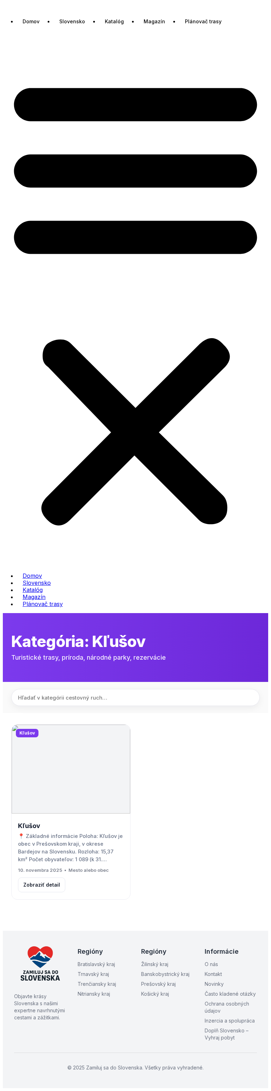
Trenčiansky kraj (97, 984)
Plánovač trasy (203, 21)
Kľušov (29, 825)
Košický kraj (155, 994)
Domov (31, 21)
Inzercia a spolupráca (230, 1021)
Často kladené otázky (230, 994)
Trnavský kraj (93, 974)
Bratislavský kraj (96, 964)
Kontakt (213, 974)
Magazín (154, 21)
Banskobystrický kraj (165, 974)
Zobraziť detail (41, 885)
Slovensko (72, 21)
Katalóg (114, 21)
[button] (135, 300)
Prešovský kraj (158, 984)
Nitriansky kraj (94, 994)
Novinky (214, 984)
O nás (211, 964)
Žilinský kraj (154, 964)
